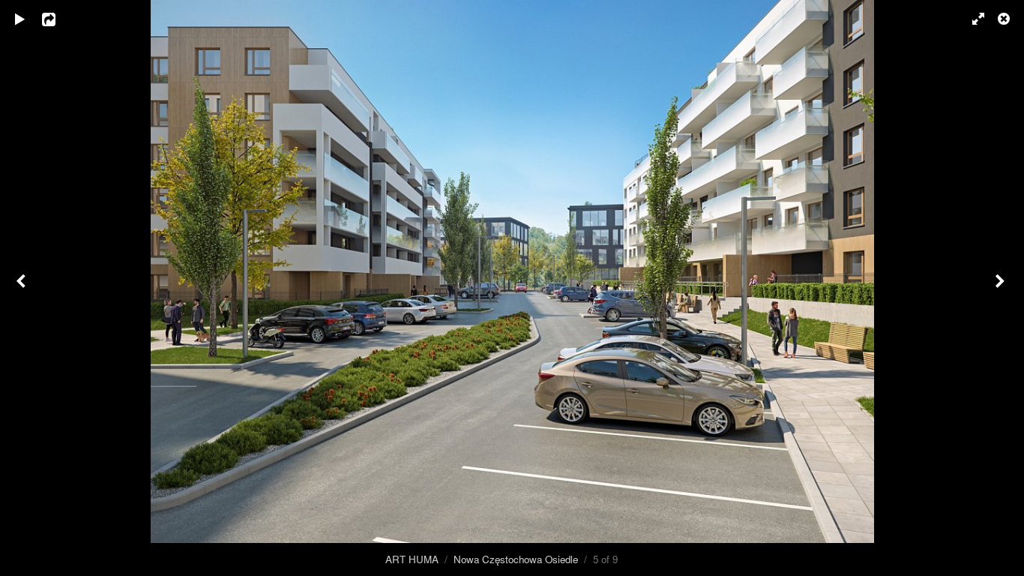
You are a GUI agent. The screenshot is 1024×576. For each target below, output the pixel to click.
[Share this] (59, 19)
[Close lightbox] (1005, 19)
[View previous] (22, 288)
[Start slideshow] (20, 19)
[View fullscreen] (972, 19)
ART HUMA (412, 559)
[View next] (1001, 288)
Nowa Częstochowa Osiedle (516, 559)
